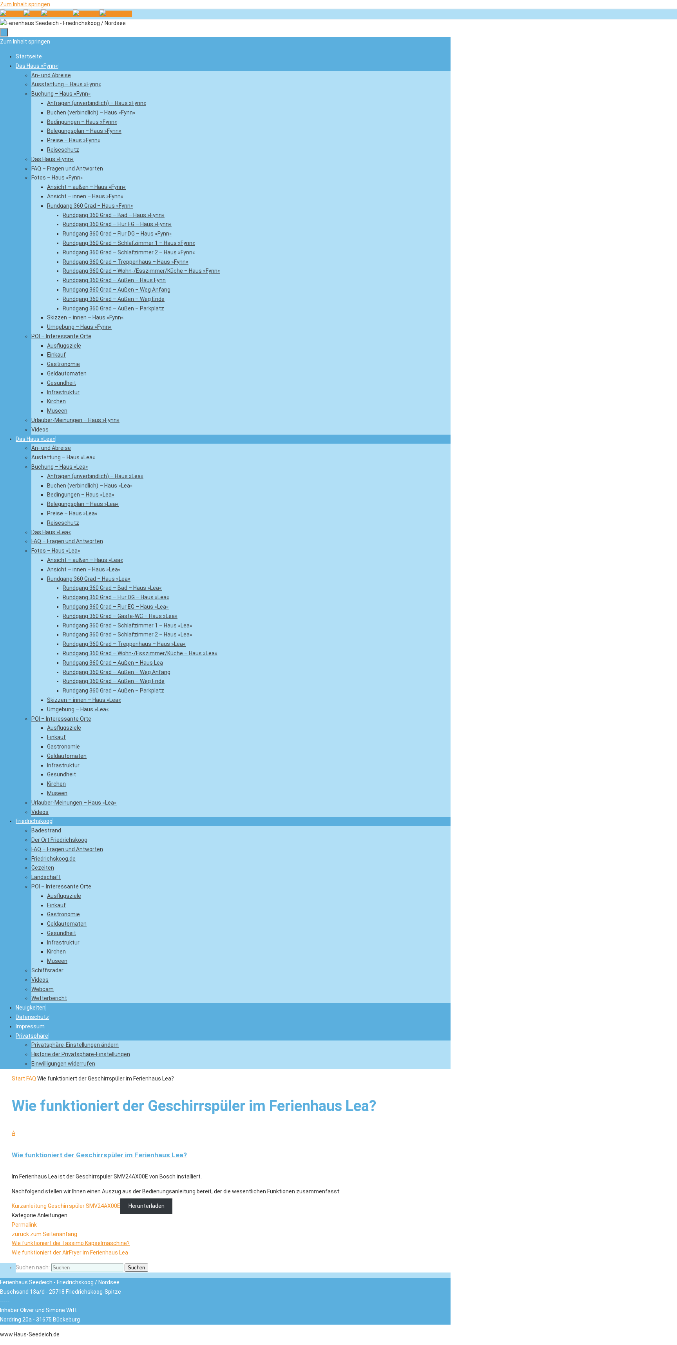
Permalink (24, 1225)
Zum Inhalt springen (25, 4)
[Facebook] (57, 14)
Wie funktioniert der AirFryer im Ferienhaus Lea (70, 1252)
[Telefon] (12, 14)
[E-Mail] (32, 14)
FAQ (31, 1078)
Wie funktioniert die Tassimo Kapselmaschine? (71, 1243)
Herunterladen (147, 1206)
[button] (32, 1036)
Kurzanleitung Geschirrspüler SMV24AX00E (66, 1206)
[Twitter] (86, 14)
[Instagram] (116, 14)
